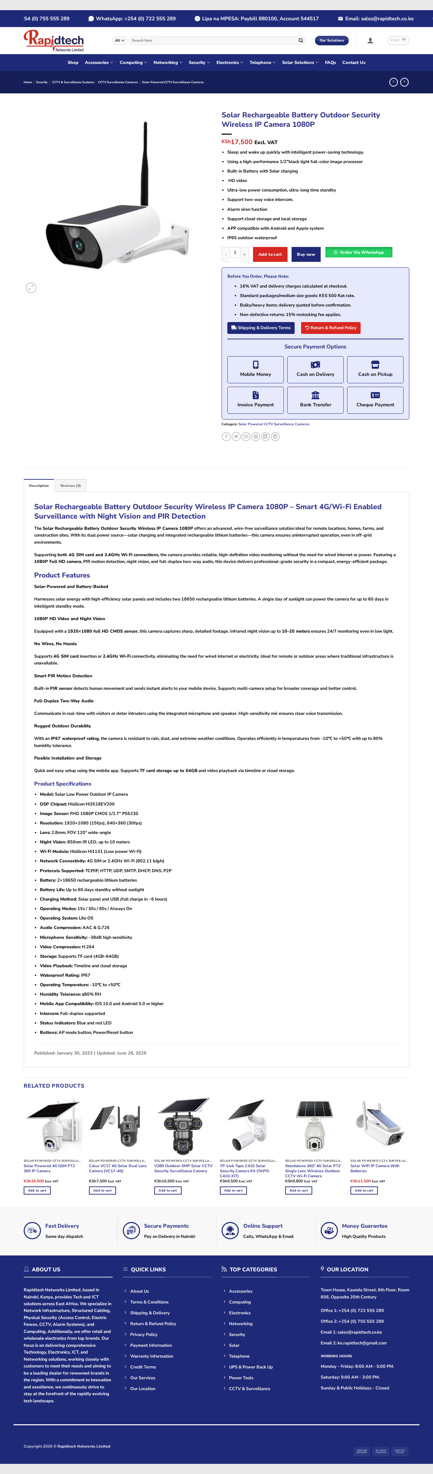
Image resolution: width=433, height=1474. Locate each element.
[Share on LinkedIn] (265, 436)
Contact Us (353, 63)
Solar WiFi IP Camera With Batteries (375, 1168)
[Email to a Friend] (246, 436)
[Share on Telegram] (275, 436)
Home (28, 82)
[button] (370, 40)
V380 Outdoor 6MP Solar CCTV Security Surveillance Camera (183, 1168)
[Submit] (300, 40)
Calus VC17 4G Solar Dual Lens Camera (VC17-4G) (118, 1168)
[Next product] (393, 82)
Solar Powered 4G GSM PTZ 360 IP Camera (49, 1168)
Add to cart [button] (37, 1190)
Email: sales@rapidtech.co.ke (362, 18)
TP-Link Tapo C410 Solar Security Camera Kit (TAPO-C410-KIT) (245, 1171)
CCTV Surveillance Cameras (118, 82)
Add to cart (270, 254)
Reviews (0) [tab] (71, 485)
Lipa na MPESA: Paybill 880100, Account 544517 (243, 18)
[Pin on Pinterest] (255, 436)
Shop (73, 63)
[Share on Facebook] (226, 436)
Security (197, 63)
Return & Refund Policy (333, 328)
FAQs (330, 63)
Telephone (260, 63)
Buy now (306, 254)
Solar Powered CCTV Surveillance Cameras (173, 82)
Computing (131, 63)
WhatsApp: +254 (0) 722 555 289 (119, 18)
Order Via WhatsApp (362, 252)
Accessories (97, 63)
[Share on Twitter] (236, 436)
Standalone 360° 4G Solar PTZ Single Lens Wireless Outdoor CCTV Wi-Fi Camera (313, 1171)
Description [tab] (39, 485)
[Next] (199, 201)
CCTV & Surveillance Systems (73, 82)
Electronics (227, 63)
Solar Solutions (298, 63)
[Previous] (36, 201)
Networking (166, 63)
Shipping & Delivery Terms (264, 328)
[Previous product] (404, 82)
